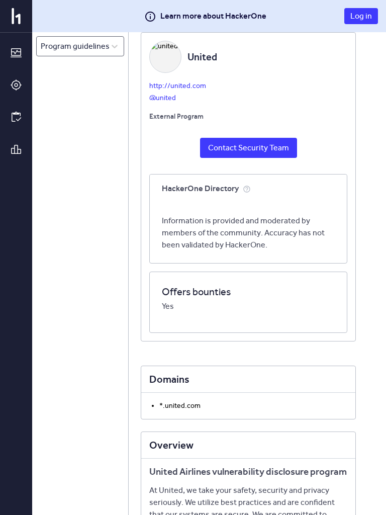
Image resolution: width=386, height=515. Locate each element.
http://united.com (177, 85)
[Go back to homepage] (16, 16)
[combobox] (41, 46)
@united (162, 98)
